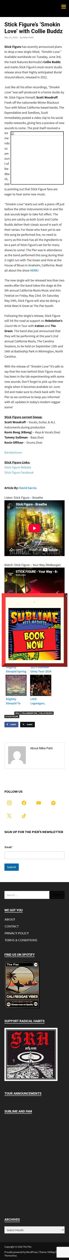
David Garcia (27, 488)
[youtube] (39, 803)
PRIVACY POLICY (17, 933)
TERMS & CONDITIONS (21, 940)
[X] (9, 815)
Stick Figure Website (17, 467)
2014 (17, 713)
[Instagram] (9, 803)
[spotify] (53, 803)
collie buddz (46, 713)
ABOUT (10, 919)
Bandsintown (13, 452)
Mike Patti (28, 37)
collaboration (29, 713)
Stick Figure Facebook (19, 472)
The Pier (27, 1246)
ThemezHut (10, 1255)
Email (9, 847)
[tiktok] (24, 815)
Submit (11, 867)
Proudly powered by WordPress (21, 1252)
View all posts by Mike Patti (44, 758)
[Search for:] (34, 895)
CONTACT (12, 926)
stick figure (11, 716)
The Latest (29, 18)
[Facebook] (24, 803)
